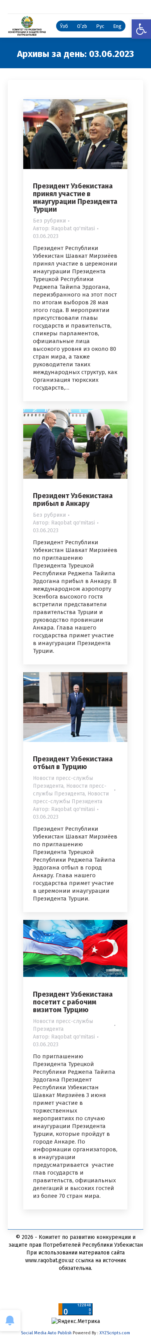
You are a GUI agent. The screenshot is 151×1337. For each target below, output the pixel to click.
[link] (141, 29)
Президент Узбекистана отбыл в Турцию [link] (73, 763)
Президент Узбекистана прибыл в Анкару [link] (73, 500)
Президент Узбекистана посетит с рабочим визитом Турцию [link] (73, 1002)
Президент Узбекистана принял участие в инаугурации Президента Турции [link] (75, 198)
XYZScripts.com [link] (115, 1332)
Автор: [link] (64, 228)
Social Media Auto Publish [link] (46, 1332)
